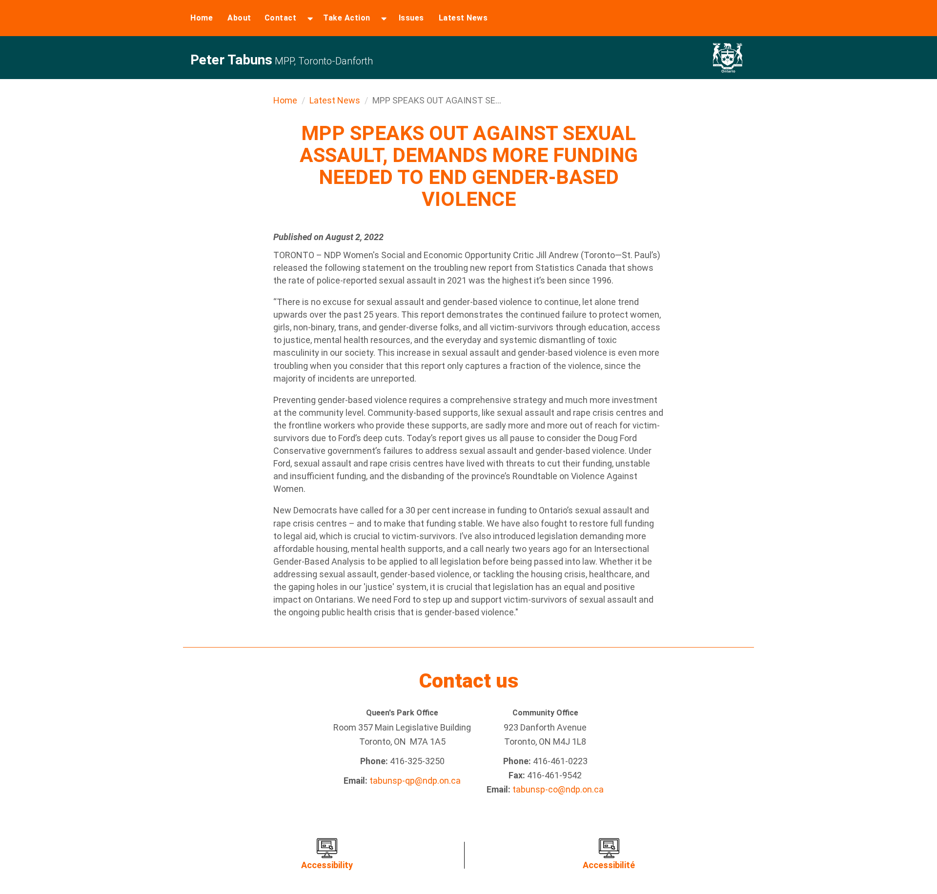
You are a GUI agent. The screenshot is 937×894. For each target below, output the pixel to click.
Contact (281, 17)
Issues (411, 17)
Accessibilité (609, 865)
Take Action (346, 17)
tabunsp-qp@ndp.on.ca (415, 780)
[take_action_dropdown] (383, 18)
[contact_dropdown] (310, 18)
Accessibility (327, 865)
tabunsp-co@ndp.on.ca (558, 789)
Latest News (463, 17)
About (239, 17)
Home (201, 17)
